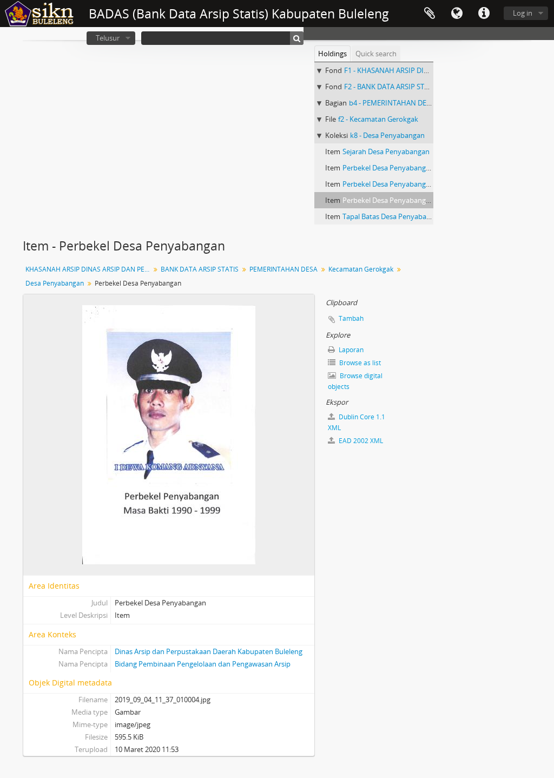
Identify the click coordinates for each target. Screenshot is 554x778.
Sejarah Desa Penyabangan (386, 151)
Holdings (332, 53)
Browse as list (359, 362)
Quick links (483, 13)
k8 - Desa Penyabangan (387, 135)
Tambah (351, 318)
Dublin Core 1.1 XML (356, 422)
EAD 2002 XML (360, 440)
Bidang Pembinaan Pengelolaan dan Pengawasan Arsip (203, 664)
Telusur (108, 38)
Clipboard (429, 13)
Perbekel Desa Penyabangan (388, 168)
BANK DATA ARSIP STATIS (200, 269)
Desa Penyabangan (54, 283)
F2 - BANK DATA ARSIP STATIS (391, 86)
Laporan (350, 349)
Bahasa (456, 13)
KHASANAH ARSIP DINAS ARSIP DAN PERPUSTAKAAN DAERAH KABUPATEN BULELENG (89, 269)
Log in (522, 13)
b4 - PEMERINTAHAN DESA (391, 103)
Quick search (376, 53)
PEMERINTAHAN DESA (283, 269)
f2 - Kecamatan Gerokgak (378, 119)
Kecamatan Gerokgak (360, 269)
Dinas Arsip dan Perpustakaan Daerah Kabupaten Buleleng (208, 651)
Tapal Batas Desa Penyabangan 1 (395, 216)
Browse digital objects (355, 381)
